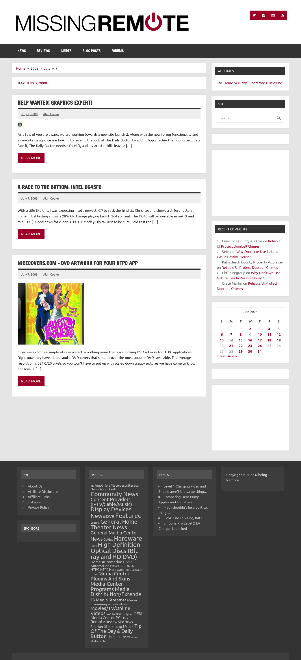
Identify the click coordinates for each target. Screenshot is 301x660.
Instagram (35, 502)
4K (92, 485)
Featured (128, 515)
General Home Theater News (114, 524)
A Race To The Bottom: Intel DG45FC (59, 187)
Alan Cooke (51, 114)
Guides (66, 50)
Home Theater (127, 566)
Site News (125, 621)
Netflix (117, 614)
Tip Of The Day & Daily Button (116, 631)
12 (279, 334)
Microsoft (113, 604)
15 (241, 340)
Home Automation (106, 561)
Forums (117, 50)
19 (279, 340)
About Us (35, 486)
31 (260, 351)
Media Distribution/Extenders (116, 594)
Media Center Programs (107, 586)
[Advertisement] (250, 182)
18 (269, 340)
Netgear (128, 614)
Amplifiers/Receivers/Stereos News (115, 487)
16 (250, 340)
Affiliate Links (39, 496)
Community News (114, 493)
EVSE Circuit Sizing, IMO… (184, 517)
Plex (125, 618)
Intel (94, 574)
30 (250, 351)
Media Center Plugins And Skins (110, 576)
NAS (108, 614)
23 (250, 345)
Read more (31, 157)
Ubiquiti (114, 636)
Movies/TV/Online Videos (110, 610)
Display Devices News (111, 512)
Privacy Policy (38, 507)
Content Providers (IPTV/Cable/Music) (111, 501)
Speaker (97, 626)
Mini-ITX (124, 604)
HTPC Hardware (112, 569)
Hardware (128, 538)
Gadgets (95, 522)
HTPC (95, 569)
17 (260, 340)
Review (111, 621)
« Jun (221, 356)
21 (231, 345)
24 (260, 345)
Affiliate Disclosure (43, 491)
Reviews (43, 50)
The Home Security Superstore (241, 82)
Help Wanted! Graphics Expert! (55, 102)
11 (269, 334)
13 (222, 340)
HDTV (94, 545)
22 (241, 345)
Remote (98, 621)
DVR (110, 516)
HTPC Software (133, 569)
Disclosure (274, 82)
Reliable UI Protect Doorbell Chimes (250, 267)
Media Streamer (111, 599)
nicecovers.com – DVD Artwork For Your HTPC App (78, 263)
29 (241, 351)
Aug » (232, 356)
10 (260, 334)
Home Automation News (112, 564)
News (21, 50)
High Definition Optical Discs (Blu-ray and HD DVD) (116, 550)
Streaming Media (119, 626)
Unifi (123, 637)
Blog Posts (91, 50)
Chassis (112, 489)
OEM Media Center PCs (116, 615)
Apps (103, 489)
